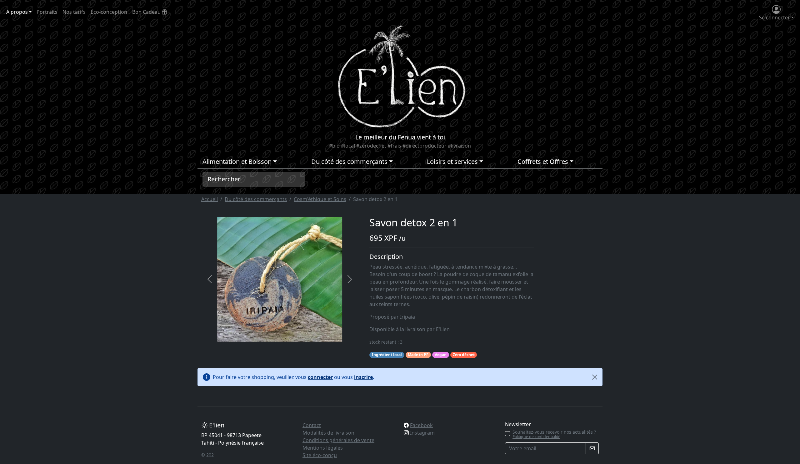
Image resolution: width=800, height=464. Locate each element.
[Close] (594, 377)
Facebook (421, 425)
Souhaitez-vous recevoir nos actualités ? (554, 434)
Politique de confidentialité (536, 436)
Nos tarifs (74, 11)
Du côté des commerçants (256, 199)
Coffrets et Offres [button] (543, 161)
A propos (17, 11)
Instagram (422, 432)
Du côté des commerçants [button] (349, 161)
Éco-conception (109, 11)
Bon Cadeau (147, 11)
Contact (311, 425)
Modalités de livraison (328, 432)
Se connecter (774, 17)
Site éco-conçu (319, 455)
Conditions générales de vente (338, 440)
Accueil (209, 199)
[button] (210, 279)
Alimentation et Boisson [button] (237, 161)
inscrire (363, 377)
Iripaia (407, 316)
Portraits (47, 11)
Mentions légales (322, 447)
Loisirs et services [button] (452, 161)
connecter (320, 377)
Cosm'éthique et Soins (320, 199)
